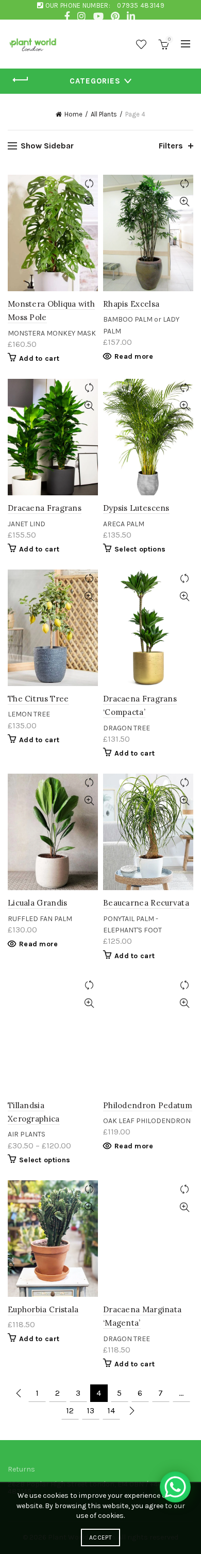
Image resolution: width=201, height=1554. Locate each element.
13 (90, 1410)
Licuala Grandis (38, 903)
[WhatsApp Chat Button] (175, 1487)
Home (73, 114)
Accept (100, 1537)
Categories (95, 81)
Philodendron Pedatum (147, 1105)
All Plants (104, 114)
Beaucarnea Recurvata (146, 903)
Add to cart (39, 358)
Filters (171, 146)
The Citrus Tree (38, 699)
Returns (21, 1469)
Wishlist (141, 44)
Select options (139, 549)
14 (111, 1410)
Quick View (89, 202)
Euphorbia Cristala (43, 1309)
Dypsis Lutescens (136, 508)
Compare (89, 184)
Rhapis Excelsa (131, 304)
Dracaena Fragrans (44, 508)
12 (70, 1410)
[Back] (21, 80)
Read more (134, 356)
